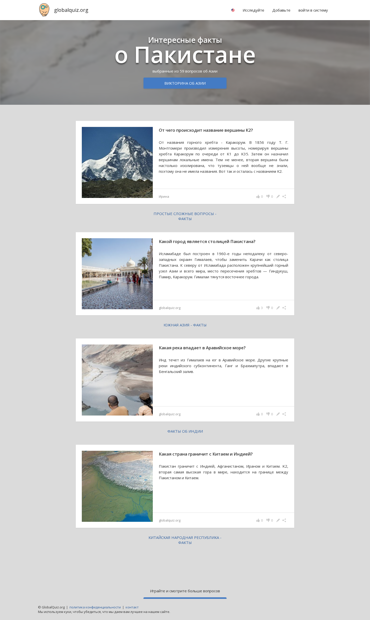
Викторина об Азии (185, 83)
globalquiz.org (71, 10)
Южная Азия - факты (185, 324)
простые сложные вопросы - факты (185, 216)
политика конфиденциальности (95, 607)
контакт (132, 607)
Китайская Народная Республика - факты (185, 540)
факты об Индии (185, 431)
